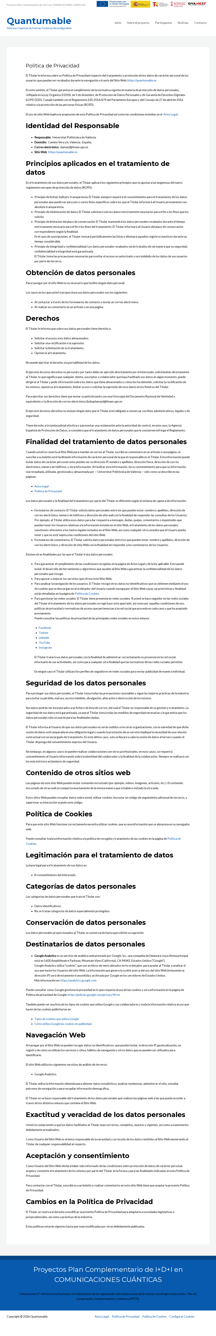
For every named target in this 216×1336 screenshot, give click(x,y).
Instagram (45, 647)
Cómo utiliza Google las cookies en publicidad (62, 1024)
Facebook (45, 627)
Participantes (163, 23)
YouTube (44, 642)
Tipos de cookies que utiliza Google (56, 1019)
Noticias (183, 23)
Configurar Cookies (181, 1316)
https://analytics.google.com (78, 980)
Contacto (200, 23)
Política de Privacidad (48, 491)
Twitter (44, 633)
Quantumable (39, 21)
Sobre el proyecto (138, 23)
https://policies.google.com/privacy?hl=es (94, 995)
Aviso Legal (170, 114)
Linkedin (44, 637)
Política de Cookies (87, 593)
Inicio (118, 23)
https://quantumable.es (142, 80)
